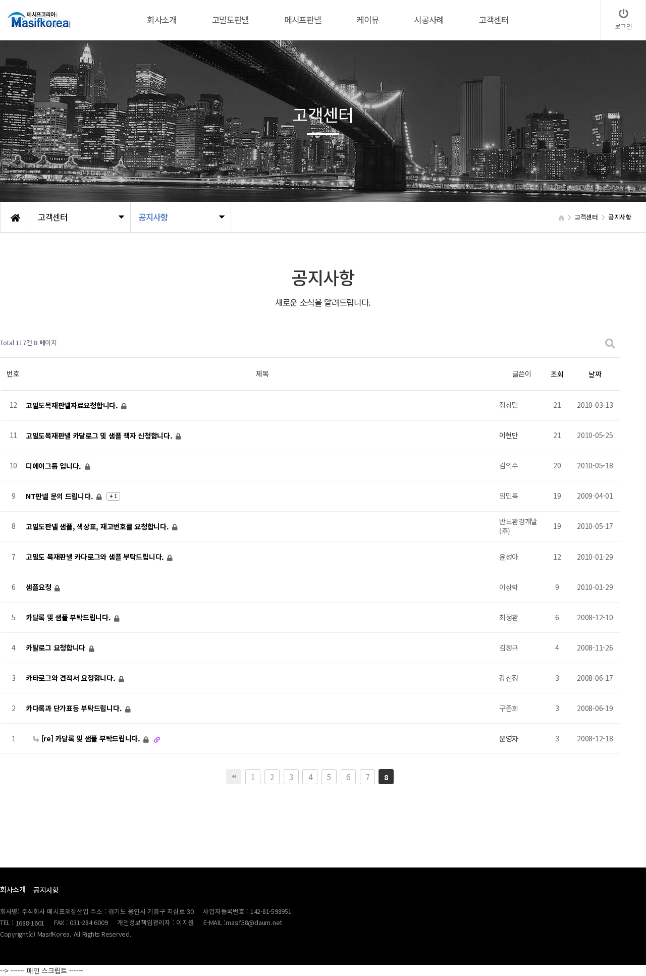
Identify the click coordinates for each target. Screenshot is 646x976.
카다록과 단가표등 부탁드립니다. (75, 708)
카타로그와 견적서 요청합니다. (71, 678)
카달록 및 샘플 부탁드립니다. (69, 617)
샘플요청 (39, 587)
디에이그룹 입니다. (54, 466)
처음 (233, 776)
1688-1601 (30, 923)
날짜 (594, 374)
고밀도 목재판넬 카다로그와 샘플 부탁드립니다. (96, 557)
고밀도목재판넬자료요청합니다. (73, 405)
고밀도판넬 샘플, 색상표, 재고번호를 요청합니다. (98, 526)
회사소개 (13, 889)
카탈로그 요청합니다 (56, 647)
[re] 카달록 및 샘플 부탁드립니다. (90, 738)
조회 (557, 374)
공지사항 (46, 890)
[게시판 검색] (610, 343)
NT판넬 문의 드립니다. (60, 496)
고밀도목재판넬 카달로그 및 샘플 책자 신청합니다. (100, 435)
